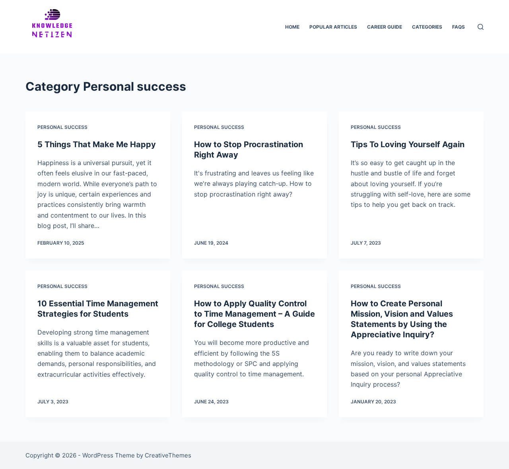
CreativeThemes (168, 455)
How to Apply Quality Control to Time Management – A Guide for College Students (254, 314)
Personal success (62, 127)
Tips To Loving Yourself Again (407, 144)
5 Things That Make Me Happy (96, 144)
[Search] (481, 27)
